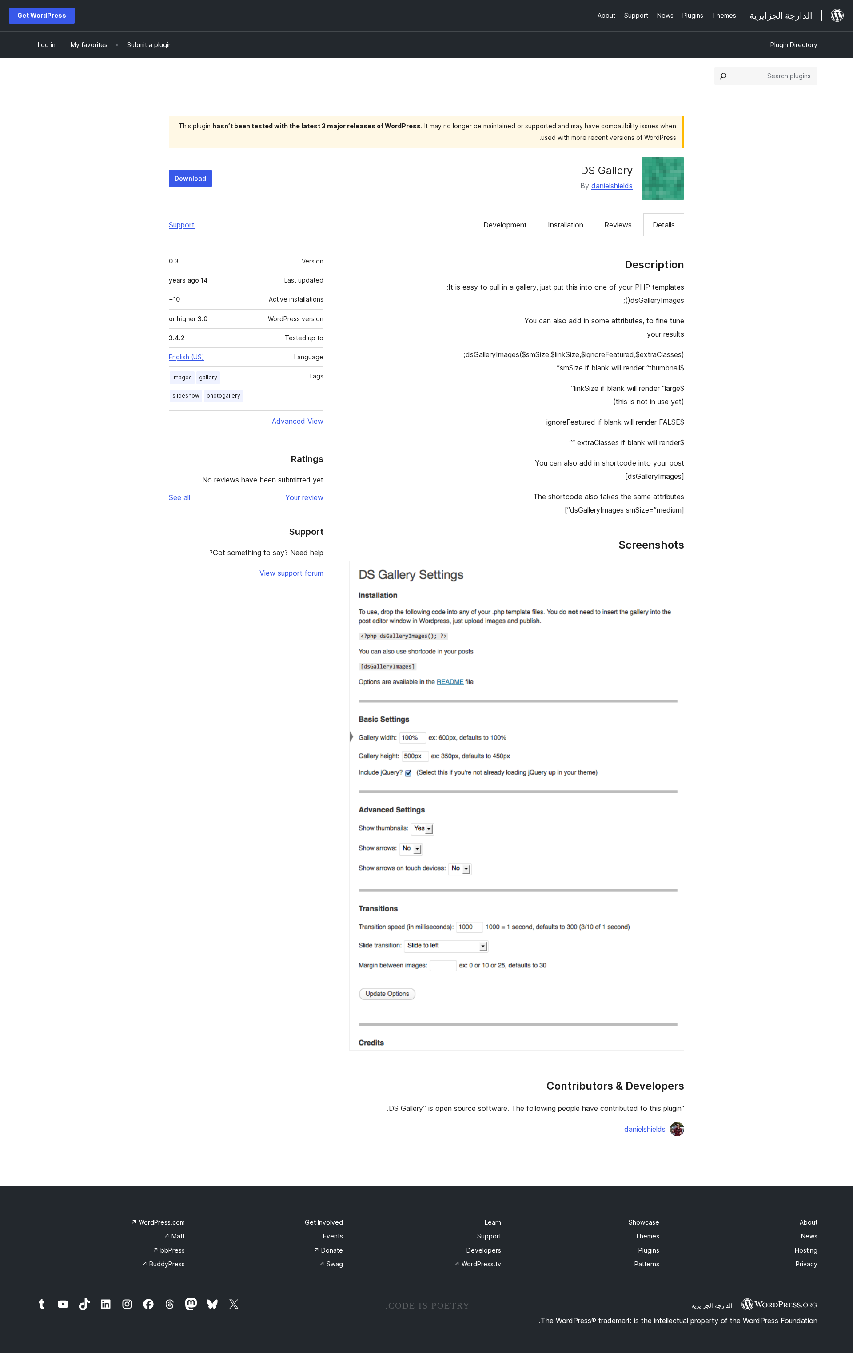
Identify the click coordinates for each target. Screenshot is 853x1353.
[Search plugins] (723, 76)
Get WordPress (41, 15)
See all (179, 497)
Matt (174, 1236)
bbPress (169, 1250)
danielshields (612, 185)
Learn (493, 1222)
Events (333, 1236)
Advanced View (297, 421)
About (808, 1222)
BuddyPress (163, 1264)
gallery (208, 377)
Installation (565, 224)
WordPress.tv (477, 1264)
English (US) (186, 357)
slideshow (185, 395)
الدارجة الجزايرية (712, 1305)
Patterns (646, 1264)
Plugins (648, 1250)
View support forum (291, 573)
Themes (647, 1236)
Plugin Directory (793, 44)
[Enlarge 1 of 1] (672, 572)
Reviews (618, 224)
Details (664, 224)
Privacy (806, 1264)
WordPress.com (158, 1222)
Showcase (644, 1222)
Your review (304, 497)
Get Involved (324, 1222)
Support (182, 224)
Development (505, 224)
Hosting (806, 1250)
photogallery (223, 395)
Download (190, 178)
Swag (331, 1264)
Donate (328, 1250)
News (809, 1236)
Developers (483, 1250)
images (182, 377)
